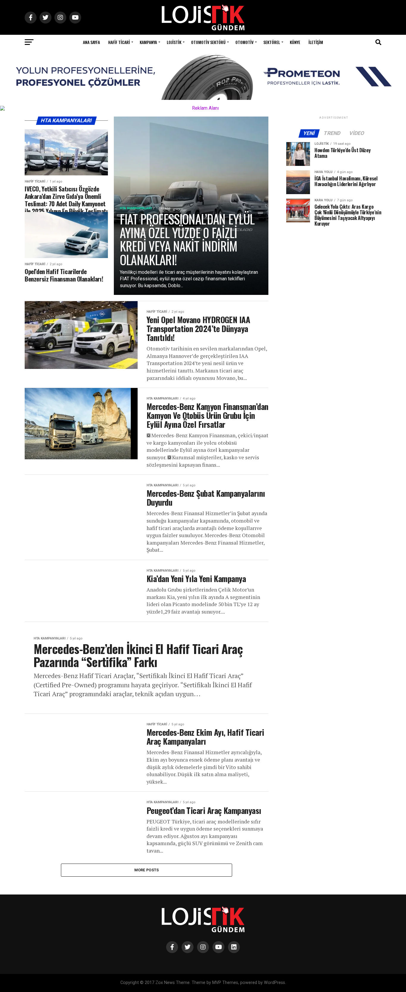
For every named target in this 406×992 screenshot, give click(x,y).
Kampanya (148, 42)
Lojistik (174, 42)
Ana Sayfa (91, 42)
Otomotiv (244, 42)
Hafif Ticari (119, 42)
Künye (295, 42)
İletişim (316, 42)
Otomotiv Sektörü (208, 42)
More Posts (146, 870)
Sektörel (271, 42)
